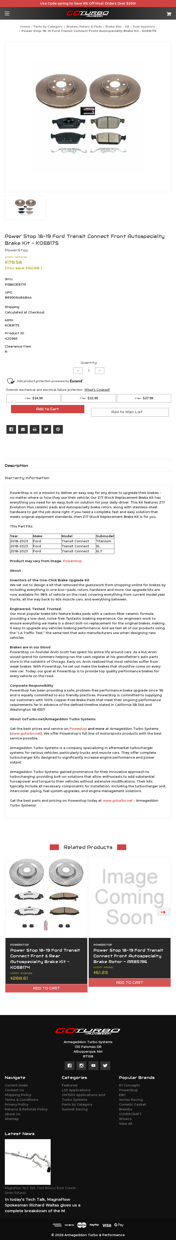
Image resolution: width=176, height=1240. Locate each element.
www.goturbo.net (26, 733)
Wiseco (125, 1119)
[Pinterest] (58, 429)
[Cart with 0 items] (154, 12)
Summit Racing (75, 1109)
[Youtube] (93, 1065)
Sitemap (12, 1119)
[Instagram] (81, 1065)
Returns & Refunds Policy (26, 1109)
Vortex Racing (131, 1100)
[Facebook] (11, 429)
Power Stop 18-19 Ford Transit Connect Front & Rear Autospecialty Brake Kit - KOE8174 (45, 959)
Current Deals (16, 1085)
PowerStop (128, 1090)
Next (164, 912)
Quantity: (89, 363)
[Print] (34, 429)
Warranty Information (27, 478)
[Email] (23, 429)
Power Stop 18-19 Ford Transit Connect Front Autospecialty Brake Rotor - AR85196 (128, 956)
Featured (69, 1085)
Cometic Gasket (132, 1104)
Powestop (78, 729)
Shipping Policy (18, 1095)
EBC (122, 1095)
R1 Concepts (129, 1085)
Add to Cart (46, 988)
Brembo (125, 1109)
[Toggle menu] (11, 13)
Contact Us (14, 1090)
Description (16, 465)
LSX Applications (76, 1090)
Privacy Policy (16, 1104)
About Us (12, 1114)
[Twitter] (46, 429)
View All (125, 1124)
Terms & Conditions (21, 1100)
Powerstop (72, 561)
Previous (12, 912)
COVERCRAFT (130, 1114)
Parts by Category (77, 1104)
